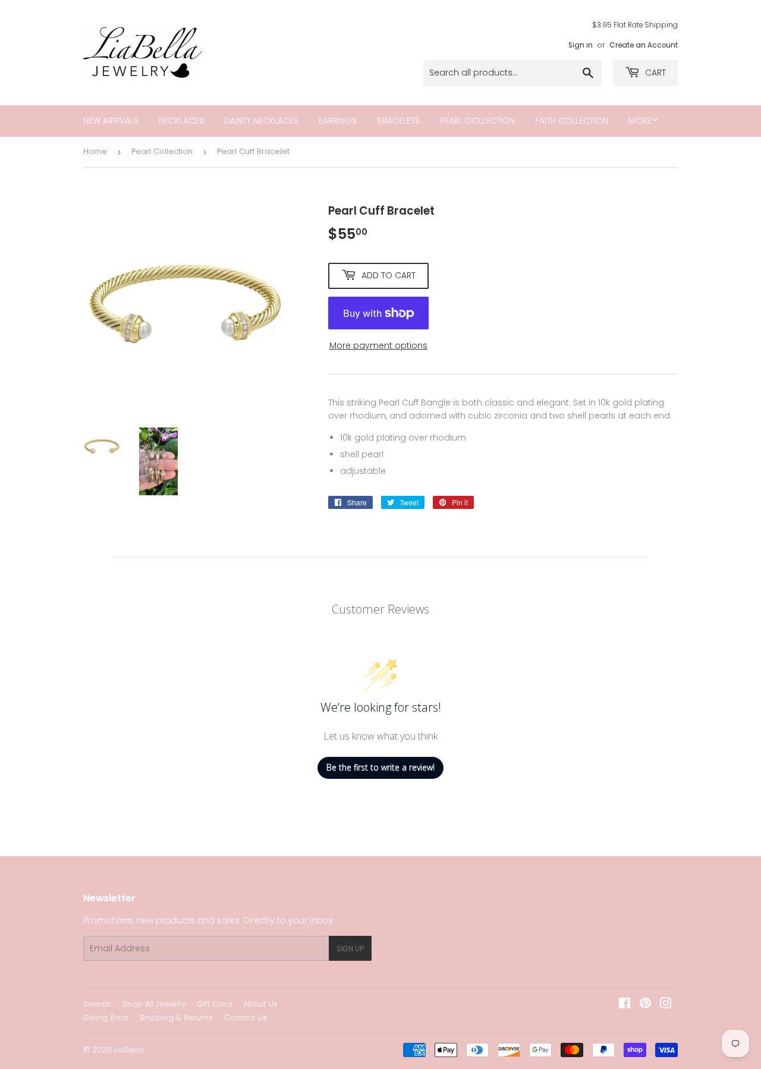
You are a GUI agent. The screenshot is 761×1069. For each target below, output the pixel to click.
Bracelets (398, 121)
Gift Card (214, 1004)
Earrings (338, 121)
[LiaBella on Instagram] (666, 1005)
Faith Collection (571, 121)
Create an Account (643, 45)
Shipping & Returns (176, 1017)
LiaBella (128, 1049)
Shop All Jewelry (153, 1004)
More (640, 121)
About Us (260, 1004)
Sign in (580, 45)
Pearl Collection (477, 121)
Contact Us (245, 1017)
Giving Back (105, 1017)
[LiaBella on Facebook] (624, 1005)
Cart (654, 72)
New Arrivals (111, 121)
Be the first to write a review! (380, 767)
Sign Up (350, 949)
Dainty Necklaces (261, 121)
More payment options (378, 345)
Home (95, 151)
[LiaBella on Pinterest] (645, 1005)
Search (97, 1004)
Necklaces (181, 121)
